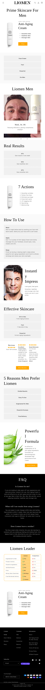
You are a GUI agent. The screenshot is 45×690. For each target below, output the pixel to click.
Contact (18, 647)
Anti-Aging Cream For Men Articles (34, 638)
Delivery (18, 638)
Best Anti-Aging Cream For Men (33, 643)
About (30, 634)
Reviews (6, 641)
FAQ (17, 634)
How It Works (31, 465)
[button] (3, 2)
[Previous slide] (18, 139)
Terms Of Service (34, 648)
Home (5, 634)
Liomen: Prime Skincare (13, 682)
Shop (22, 44)
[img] (11, 347)
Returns (18, 644)
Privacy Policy (33, 651)
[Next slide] (24, 139)
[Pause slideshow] (27, 139)
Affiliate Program (33, 654)
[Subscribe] (18, 663)
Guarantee (19, 641)
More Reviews (22, 368)
